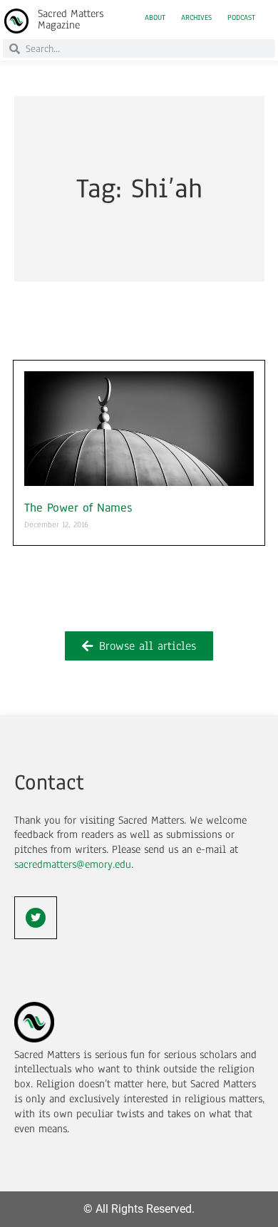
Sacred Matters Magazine (70, 19)
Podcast (241, 18)
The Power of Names (78, 507)
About (155, 18)
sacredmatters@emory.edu (72, 864)
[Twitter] (36, 918)
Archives (196, 18)
